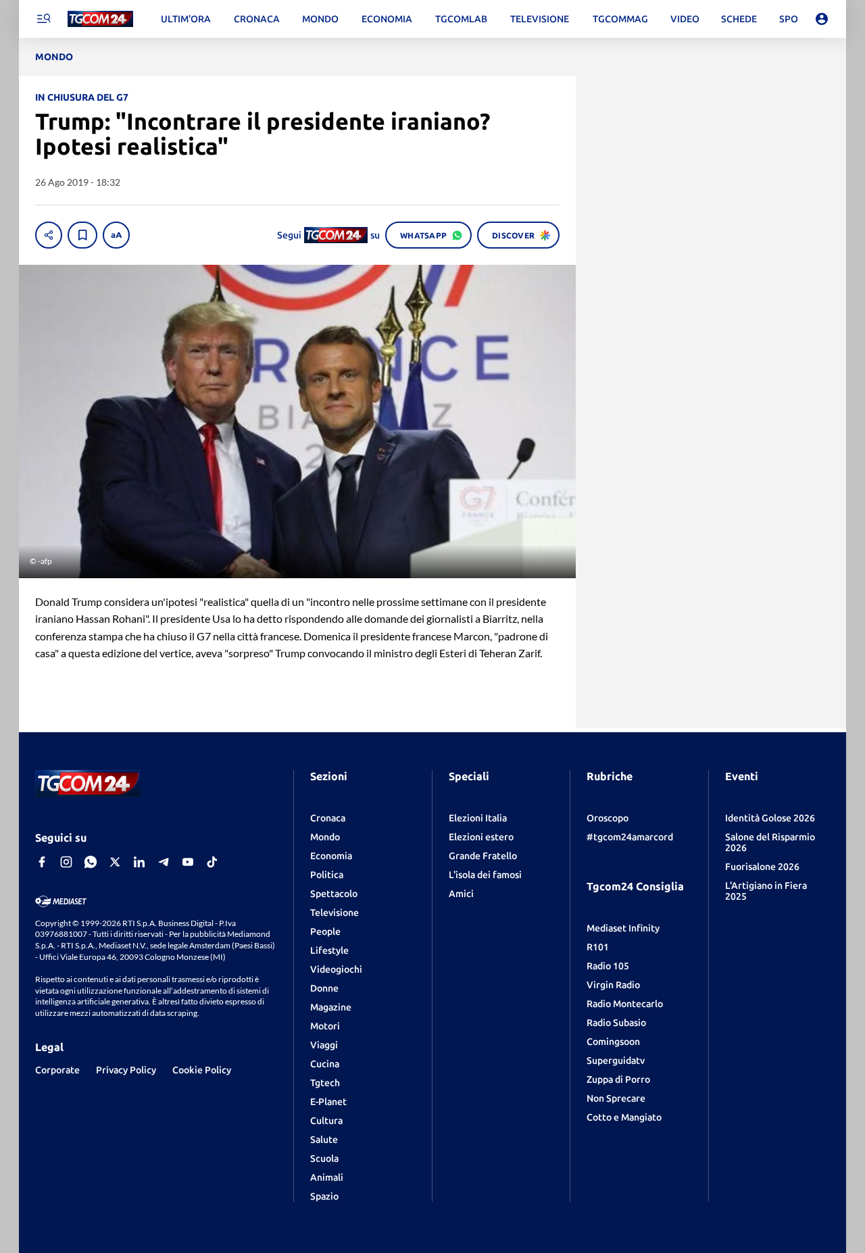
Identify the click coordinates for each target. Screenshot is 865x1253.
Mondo (325, 837)
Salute (324, 1139)
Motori (325, 1026)
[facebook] (42, 862)
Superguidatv (616, 1060)
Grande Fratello (483, 855)
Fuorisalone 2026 (762, 866)
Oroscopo (607, 818)
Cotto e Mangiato (624, 1117)
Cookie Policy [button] (201, 1070)
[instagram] (66, 862)
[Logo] (100, 19)
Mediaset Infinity (623, 928)
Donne (324, 988)
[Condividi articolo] (48, 235)
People (325, 931)
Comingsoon (613, 1041)
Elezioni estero (481, 837)
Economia (331, 855)
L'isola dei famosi (485, 874)
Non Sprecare (616, 1098)
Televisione (334, 912)
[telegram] (163, 862)
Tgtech (325, 1082)
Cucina (324, 1063)
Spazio (324, 1196)
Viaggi (324, 1045)
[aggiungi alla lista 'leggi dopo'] (82, 235)
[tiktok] (212, 862)
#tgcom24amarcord (630, 837)
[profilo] (821, 19)
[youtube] (188, 862)
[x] (115, 862)
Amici (461, 893)
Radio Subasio (616, 1022)
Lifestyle (329, 950)
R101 (598, 947)
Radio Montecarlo (625, 1003)
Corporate (57, 1070)
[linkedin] (139, 862)
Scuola (324, 1158)
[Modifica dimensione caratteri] (116, 235)
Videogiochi (336, 969)
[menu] (43, 19)
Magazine (330, 1007)
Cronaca (327, 818)
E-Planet (328, 1101)
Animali (326, 1177)
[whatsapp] (90, 862)
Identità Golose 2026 (770, 818)
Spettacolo (333, 893)
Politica (326, 874)
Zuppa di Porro (618, 1079)
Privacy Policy (126, 1070)
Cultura (326, 1120)
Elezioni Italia (478, 818)
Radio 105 (608, 966)
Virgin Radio (613, 984)
